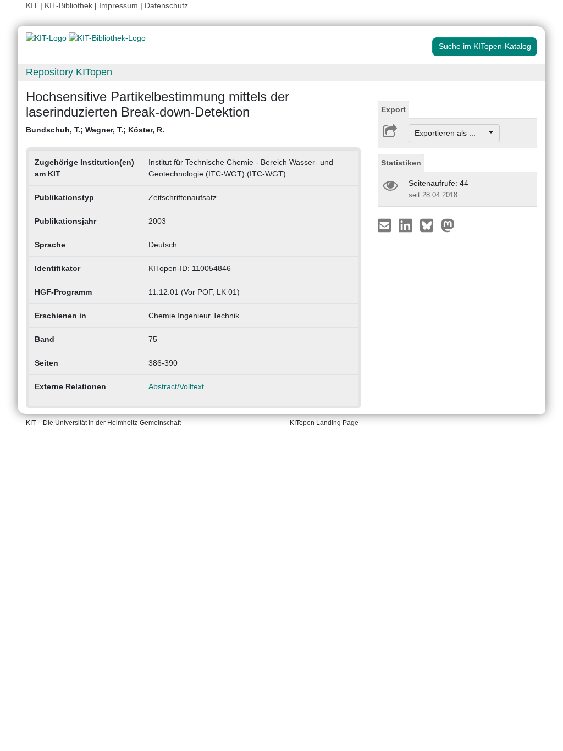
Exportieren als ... (451, 133)
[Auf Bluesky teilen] (429, 224)
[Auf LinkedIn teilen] (406, 224)
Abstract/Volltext (176, 386)
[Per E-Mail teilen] (386, 224)
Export (393, 109)
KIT (32, 5)
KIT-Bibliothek (70, 5)
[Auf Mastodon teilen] (448, 224)
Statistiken (401, 162)
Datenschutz (166, 5)
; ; (95, 129)
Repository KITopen (69, 72)
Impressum (118, 5)
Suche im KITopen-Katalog (485, 46)
